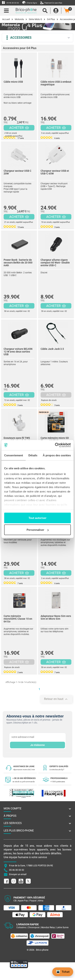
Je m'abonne (37, 745)
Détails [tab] (32, 455)
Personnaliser (35, 529)
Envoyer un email (17, 874)
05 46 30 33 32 (12, 3)
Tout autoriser (37, 517)
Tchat (66, 971)
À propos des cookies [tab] (57, 455)
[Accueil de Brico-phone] (26, 10)
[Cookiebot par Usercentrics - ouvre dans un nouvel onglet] (55, 445)
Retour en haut (56, 699)
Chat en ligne (31, 3)
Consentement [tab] (13, 455)
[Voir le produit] (19, 65)
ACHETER (16, 128)
